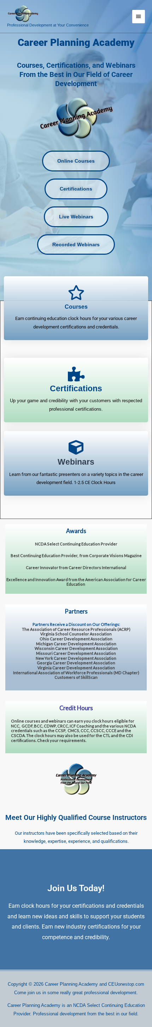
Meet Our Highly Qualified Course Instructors (76, 817)
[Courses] (76, 292)
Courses (76, 307)
